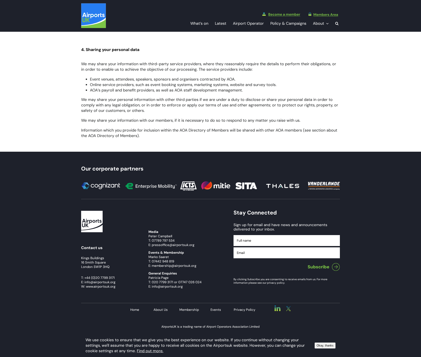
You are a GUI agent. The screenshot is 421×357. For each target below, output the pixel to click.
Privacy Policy (244, 310)
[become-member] (281, 14)
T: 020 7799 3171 (160, 282)
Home (134, 310)
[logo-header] (93, 5)
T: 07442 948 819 (161, 261)
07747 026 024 (190, 282)
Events (215, 310)
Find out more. (150, 350)
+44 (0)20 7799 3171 (99, 278)
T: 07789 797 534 (161, 240)
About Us (160, 310)
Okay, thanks (325, 345)
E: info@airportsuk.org (165, 286)
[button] (337, 23)
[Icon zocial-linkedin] (277, 307)
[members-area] (323, 14)
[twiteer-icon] (288, 308)
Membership (189, 310)
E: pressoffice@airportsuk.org (171, 245)
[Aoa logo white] (92, 212)
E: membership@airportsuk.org (172, 266)
